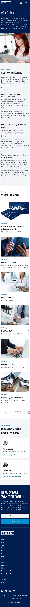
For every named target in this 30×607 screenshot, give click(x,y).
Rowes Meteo (5, 574)
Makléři (3, 551)
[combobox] (26, 3)
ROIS (2, 568)
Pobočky (3, 582)
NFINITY (3, 565)
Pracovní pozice (15, 516)
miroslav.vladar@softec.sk (12, 476)
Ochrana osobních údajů (15, 602)
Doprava (3, 557)
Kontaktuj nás (15, 521)
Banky (3, 542)
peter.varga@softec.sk (10, 455)
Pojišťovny (4, 548)
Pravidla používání (15, 599)
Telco (3, 545)
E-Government (5, 554)
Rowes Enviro (5, 571)
